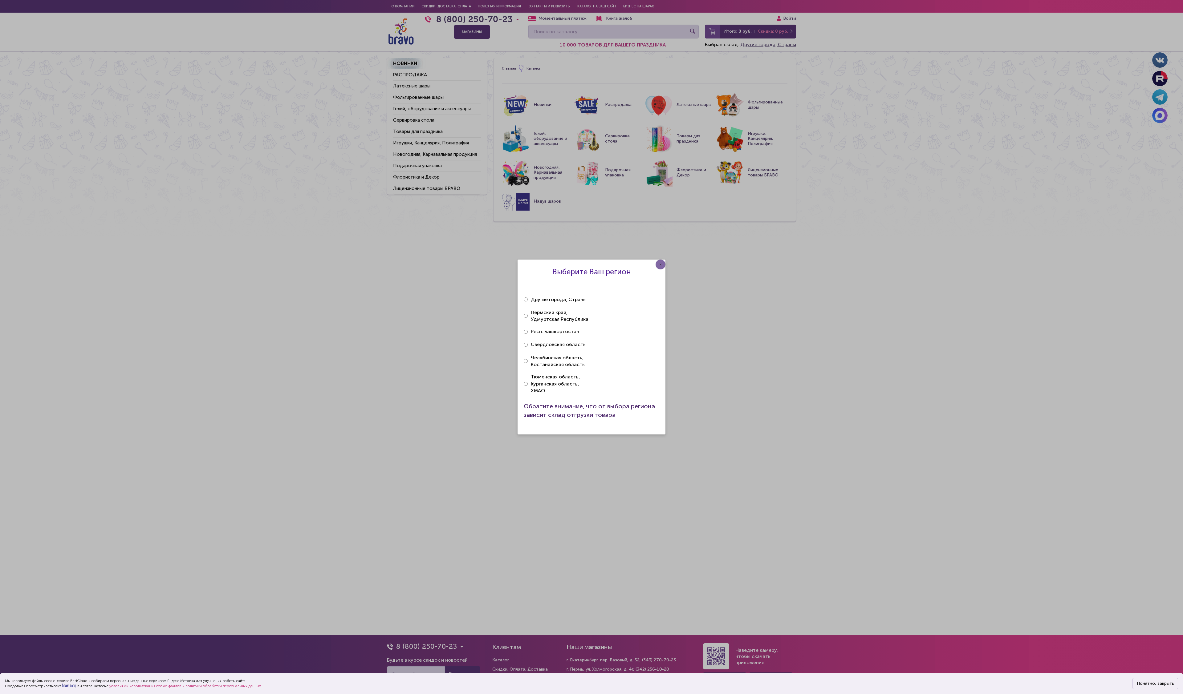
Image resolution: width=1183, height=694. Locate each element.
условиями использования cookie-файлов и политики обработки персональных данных (185, 686)
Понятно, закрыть (1155, 683)
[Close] (660, 264)
